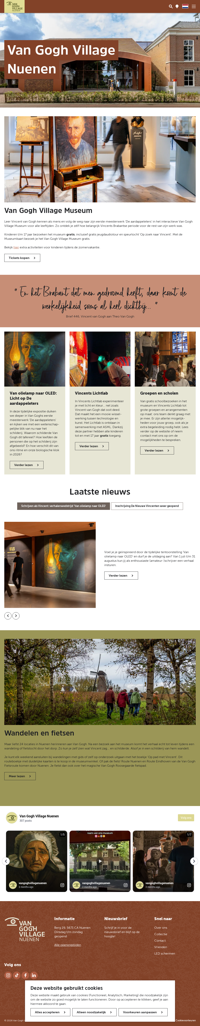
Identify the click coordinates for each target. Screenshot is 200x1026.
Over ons (160, 928)
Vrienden (160, 947)
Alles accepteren (47, 1012)
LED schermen (164, 953)
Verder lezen (23, 465)
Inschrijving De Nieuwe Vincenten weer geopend (147, 506)
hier (16, 247)
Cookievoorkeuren (186, 1020)
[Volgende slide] (16, 615)
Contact (160, 940)
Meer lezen (17, 776)
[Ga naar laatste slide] (8, 615)
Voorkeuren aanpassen (140, 1012)
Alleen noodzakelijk (91, 1012)
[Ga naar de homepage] (14, 6)
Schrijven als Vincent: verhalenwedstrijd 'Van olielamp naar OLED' (63, 506)
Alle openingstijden (67, 945)
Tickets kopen (19, 258)
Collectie (160, 934)
